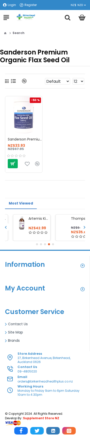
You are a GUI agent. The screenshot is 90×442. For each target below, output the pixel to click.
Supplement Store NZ (41, 418)
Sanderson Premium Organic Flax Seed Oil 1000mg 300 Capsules (25, 139)
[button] (5, 227)
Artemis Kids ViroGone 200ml (30, 218)
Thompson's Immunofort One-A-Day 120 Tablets (73, 218)
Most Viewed (21, 203)
